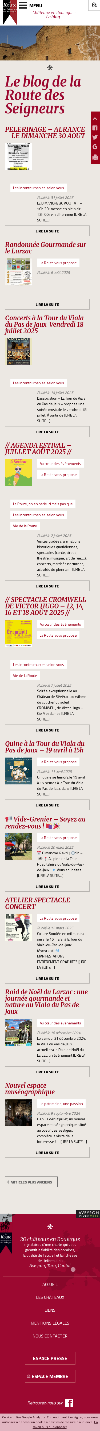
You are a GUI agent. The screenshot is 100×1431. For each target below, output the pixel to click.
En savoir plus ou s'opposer (65, 1424)
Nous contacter (50, 1336)
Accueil (50, 1284)
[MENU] (23, 5)
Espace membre (50, 1376)
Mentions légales (50, 1323)
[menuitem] (94, 5)
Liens (50, 1310)
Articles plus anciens (31, 1182)
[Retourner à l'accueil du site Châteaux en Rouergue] (10, 13)
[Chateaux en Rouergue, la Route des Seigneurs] (8, 1234)
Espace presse (50, 1358)
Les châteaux (50, 1297)
